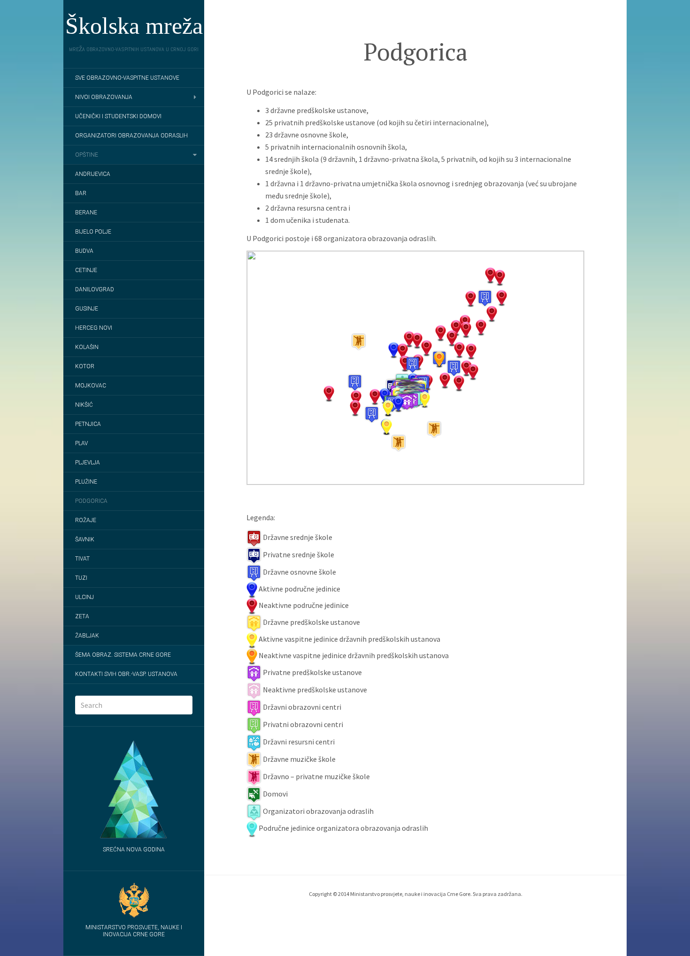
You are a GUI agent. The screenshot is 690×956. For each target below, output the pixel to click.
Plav (81, 443)
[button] (371, 414)
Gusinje (86, 308)
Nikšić (84, 405)
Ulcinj (84, 597)
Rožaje (85, 520)
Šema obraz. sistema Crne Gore (123, 655)
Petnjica (88, 424)
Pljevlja (87, 462)
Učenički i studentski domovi (118, 116)
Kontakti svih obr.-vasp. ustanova (126, 674)
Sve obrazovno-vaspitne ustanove (127, 78)
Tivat (82, 558)
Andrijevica (92, 174)
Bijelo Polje (93, 231)
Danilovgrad (94, 289)
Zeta (82, 616)
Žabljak (87, 635)
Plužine (86, 481)
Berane (86, 212)
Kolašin (87, 347)
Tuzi (81, 578)
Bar (80, 193)
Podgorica (91, 501)
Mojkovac (90, 385)
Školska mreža (134, 26)
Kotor (84, 366)
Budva (84, 251)
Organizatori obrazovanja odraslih (131, 135)
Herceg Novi (93, 328)
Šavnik (84, 539)
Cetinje (86, 270)
